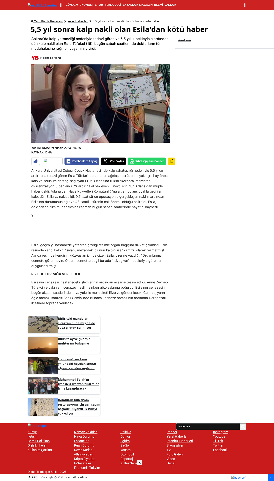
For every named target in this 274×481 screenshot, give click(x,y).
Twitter (218, 445)
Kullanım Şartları (40, 450)
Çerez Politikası (39, 441)
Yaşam (125, 450)
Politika (125, 432)
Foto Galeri (175, 454)
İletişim (33, 436)
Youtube (219, 436)
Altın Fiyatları (83, 454)
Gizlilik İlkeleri (37, 445)
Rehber (172, 432)
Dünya (125, 436)
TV (169, 450)
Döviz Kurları (83, 450)
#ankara (184, 40)
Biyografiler (175, 445)
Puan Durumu (84, 445)
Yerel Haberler (78, 21)
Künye (32, 432)
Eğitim (125, 441)
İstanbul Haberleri (180, 441)
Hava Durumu (84, 436)
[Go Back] (271, 477)
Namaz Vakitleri (85, 432)
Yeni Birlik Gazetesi (48, 21)
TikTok (218, 441)
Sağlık (124, 445)
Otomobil (127, 454)
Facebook (220, 450)
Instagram (220, 432)
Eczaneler (81, 441)
